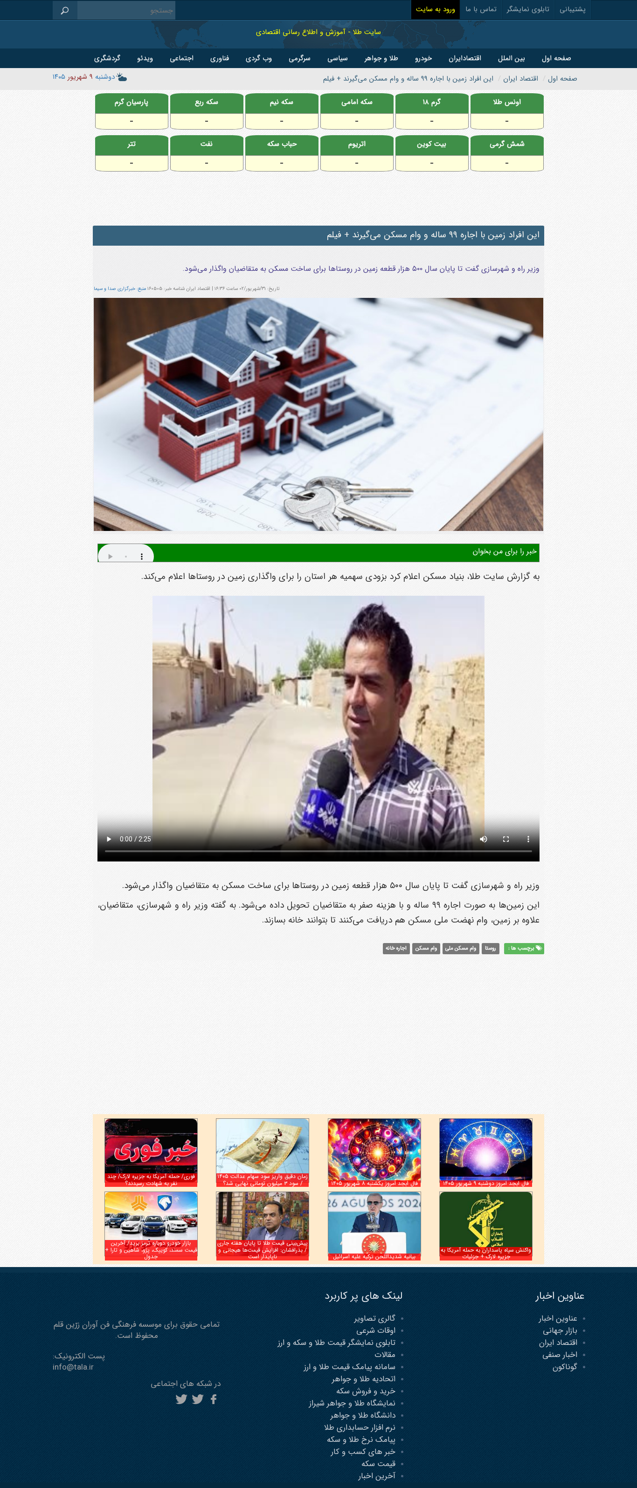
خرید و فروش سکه (365, 1391)
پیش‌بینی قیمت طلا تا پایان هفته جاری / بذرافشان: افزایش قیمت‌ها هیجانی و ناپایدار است (262, 1250)
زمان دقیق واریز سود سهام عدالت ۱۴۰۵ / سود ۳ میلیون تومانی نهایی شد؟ (262, 1179)
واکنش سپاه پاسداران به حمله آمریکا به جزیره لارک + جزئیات (486, 1253)
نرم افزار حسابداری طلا (359, 1427)
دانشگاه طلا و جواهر (363, 1415)
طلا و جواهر (381, 58)
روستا (490, 948)
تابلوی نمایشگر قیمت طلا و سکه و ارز (336, 1342)
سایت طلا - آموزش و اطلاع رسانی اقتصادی (318, 32)
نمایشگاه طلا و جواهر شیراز (352, 1403)
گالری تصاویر (374, 1318)
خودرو (423, 58)
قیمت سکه (378, 1464)
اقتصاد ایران (558, 1342)
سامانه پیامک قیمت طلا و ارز (349, 1367)
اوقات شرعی (375, 1330)
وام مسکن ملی (460, 948)
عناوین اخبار (558, 1318)
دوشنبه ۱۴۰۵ (84, 77)
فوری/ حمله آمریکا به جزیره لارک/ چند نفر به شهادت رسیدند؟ (151, 1179)
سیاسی (337, 58)
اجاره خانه (396, 948)
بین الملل (511, 58)
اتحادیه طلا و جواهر (363, 1379)
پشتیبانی (573, 9)
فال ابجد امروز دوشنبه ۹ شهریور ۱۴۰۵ (486, 1183)
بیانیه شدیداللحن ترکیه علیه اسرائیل (374, 1256)
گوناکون (565, 1367)
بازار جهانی (560, 1330)
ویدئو (145, 58)
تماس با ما (481, 9)
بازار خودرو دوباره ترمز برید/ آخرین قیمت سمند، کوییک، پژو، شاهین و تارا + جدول (151, 1250)
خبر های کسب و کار (363, 1452)
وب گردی (259, 58)
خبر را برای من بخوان (505, 551)
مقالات (384, 1355)
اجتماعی (182, 58)
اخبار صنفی (559, 1355)
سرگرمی (300, 58)
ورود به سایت (435, 9)
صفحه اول (556, 58)
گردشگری (107, 58)
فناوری (219, 58)
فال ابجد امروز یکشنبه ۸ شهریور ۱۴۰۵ (374, 1183)
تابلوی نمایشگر (528, 9)
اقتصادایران (465, 58)
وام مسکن (426, 948)
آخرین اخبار (377, 1476)
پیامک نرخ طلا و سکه (361, 1439)
